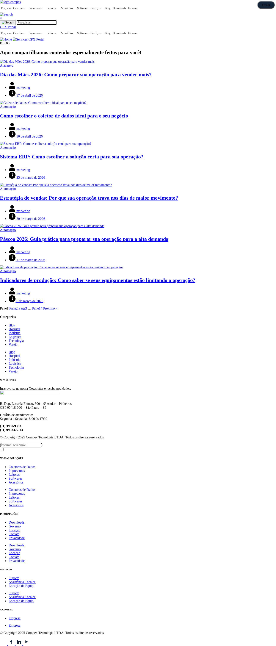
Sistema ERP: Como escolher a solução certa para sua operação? (71, 157)
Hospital (14, 329)
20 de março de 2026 (30, 219)
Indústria (14, 333)
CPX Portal (36, 39)
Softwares (82, 8)
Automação (8, 106)
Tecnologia (16, 341)
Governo (133, 8)
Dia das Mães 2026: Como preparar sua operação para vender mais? (76, 74)
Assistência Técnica (22, 582)
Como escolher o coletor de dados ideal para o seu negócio (64, 116)
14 (37, 308)
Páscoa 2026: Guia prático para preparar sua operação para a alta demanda (84, 239)
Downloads (119, 8)
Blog (108, 8)
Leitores (51, 8)
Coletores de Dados (22, 467)
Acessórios (66, 8)
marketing (23, 87)
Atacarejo (6, 65)
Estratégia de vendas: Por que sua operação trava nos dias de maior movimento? (89, 198)
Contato (14, 534)
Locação (14, 530)
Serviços (95, 8)
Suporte (14, 578)
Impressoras (35, 8)
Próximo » (50, 308)
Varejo (13, 344)
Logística (15, 337)
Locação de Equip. (21, 586)
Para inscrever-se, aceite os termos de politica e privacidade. (34, 450)
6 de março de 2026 (29, 301)
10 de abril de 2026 (29, 136)
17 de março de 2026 (30, 260)
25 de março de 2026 (30, 177)
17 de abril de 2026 (29, 95)
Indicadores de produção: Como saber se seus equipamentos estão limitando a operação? (97, 280)
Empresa (6, 8)
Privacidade (17, 538)
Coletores (18, 8)
